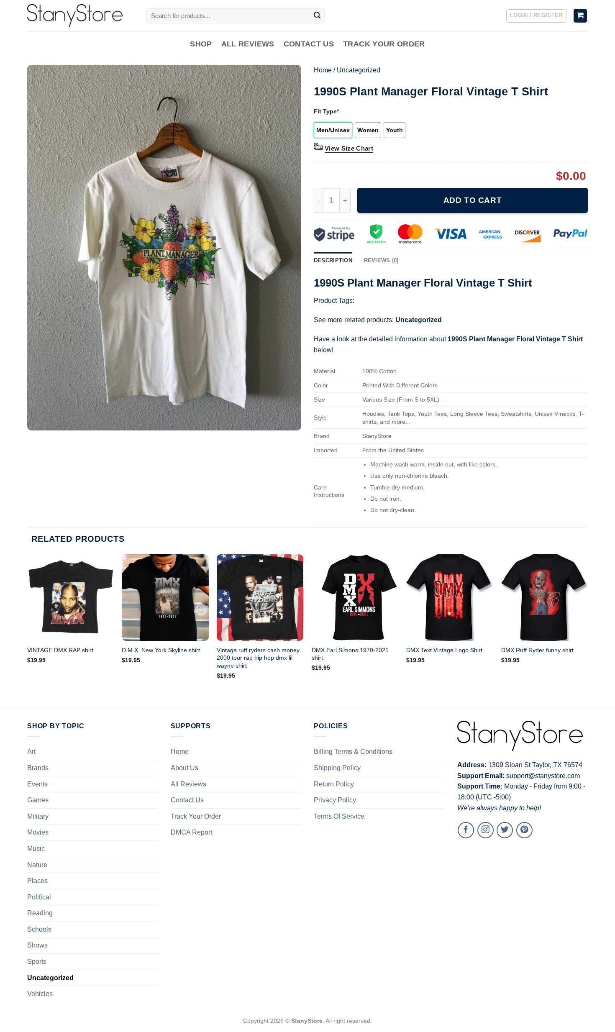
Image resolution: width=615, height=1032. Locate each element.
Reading (40, 913)
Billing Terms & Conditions (353, 751)
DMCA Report (191, 832)
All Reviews (247, 44)
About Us (184, 767)
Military (38, 816)
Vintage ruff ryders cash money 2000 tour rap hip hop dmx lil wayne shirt (258, 658)
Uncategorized (358, 70)
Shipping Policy (337, 767)
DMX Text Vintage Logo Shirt (444, 650)
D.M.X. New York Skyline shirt (161, 650)
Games (38, 800)
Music (36, 848)
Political (39, 897)
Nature (37, 864)
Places (37, 880)
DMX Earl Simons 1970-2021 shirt (350, 654)
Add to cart (472, 200)
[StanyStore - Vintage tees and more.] (80, 15)
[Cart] (580, 16)
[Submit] (317, 16)
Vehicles (40, 993)
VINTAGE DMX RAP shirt (60, 650)
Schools (39, 929)
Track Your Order (384, 44)
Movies (38, 832)
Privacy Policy (335, 800)
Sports (36, 961)
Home (323, 70)
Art (31, 751)
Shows (37, 945)
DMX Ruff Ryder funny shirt (537, 650)
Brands (38, 767)
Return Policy (334, 784)
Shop (201, 44)
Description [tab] (333, 260)
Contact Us (309, 44)
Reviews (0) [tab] (381, 260)
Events (37, 784)
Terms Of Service (339, 816)
